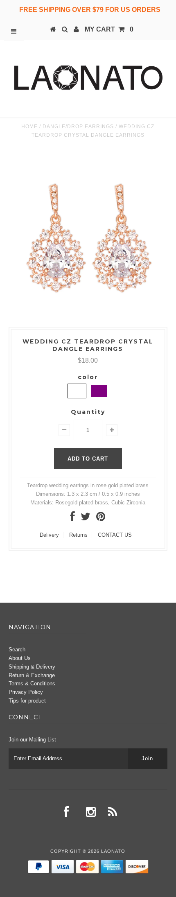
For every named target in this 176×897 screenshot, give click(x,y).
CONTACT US (115, 535)
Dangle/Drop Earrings (78, 126)
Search (17, 649)
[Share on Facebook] (72, 518)
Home (29, 126)
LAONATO (113, 851)
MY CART (109, 29)
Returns (78, 535)
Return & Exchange (32, 675)
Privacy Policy (26, 692)
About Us (20, 658)
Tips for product (27, 701)
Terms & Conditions (32, 683)
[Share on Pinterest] (100, 518)
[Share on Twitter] (85, 518)
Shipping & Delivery (32, 667)
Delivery (49, 535)
